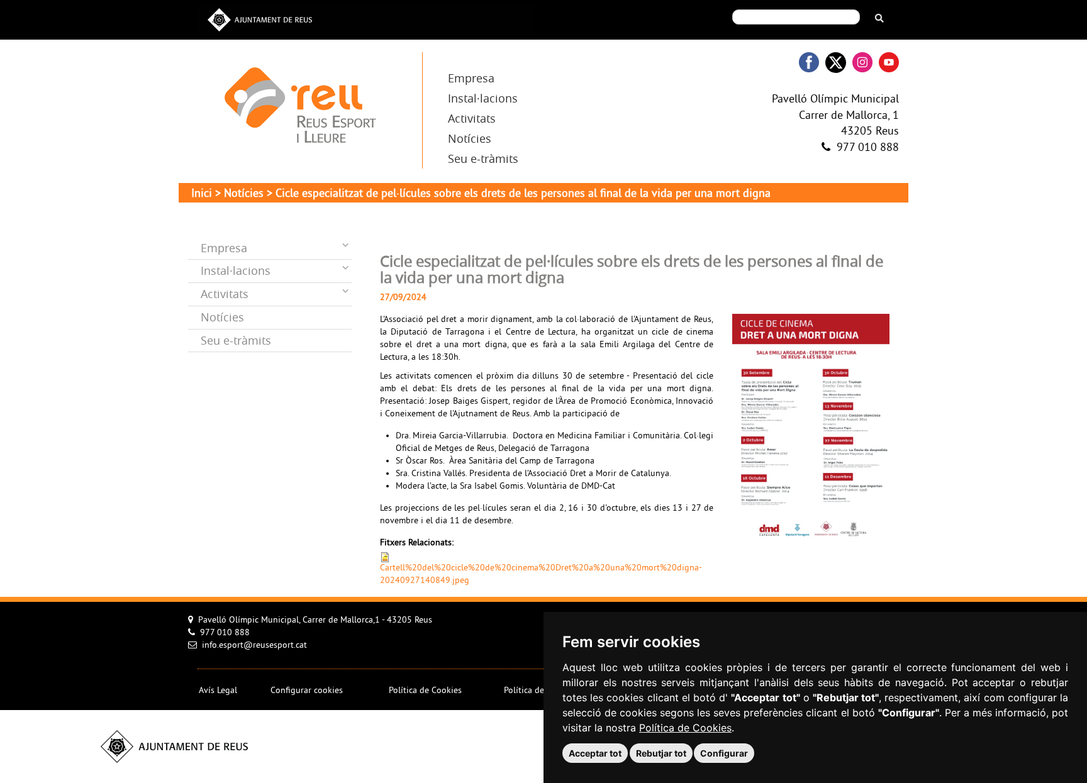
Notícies (469, 138)
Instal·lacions (483, 98)
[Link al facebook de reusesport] (809, 62)
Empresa (471, 78)
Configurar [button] (724, 753)
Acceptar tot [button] (595, 753)
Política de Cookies (685, 727)
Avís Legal (218, 691)
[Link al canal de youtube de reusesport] (889, 62)
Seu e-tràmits (483, 158)
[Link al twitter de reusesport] (835, 62)
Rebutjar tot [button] (661, 753)
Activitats (472, 118)
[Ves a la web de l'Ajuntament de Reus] (260, 18)
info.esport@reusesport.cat (254, 645)
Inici (201, 194)
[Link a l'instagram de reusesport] (862, 62)
